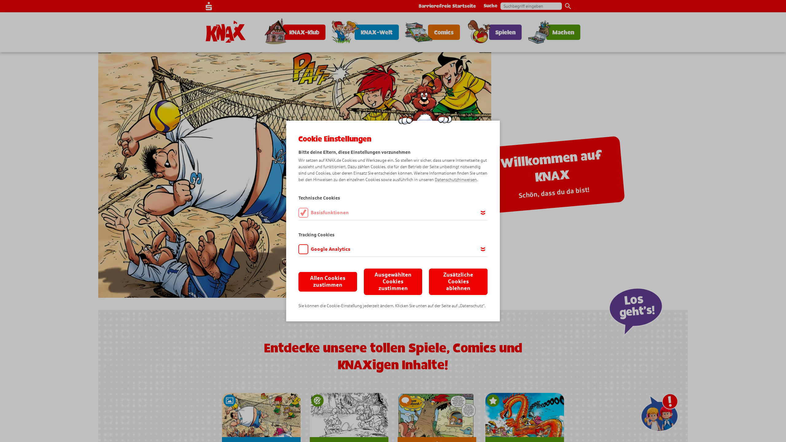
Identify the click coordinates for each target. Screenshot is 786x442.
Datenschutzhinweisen (456, 179)
